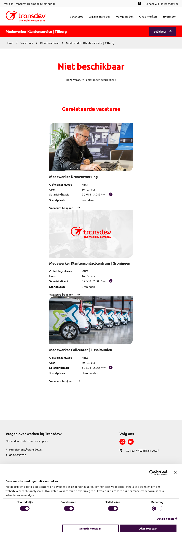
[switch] (69, 508)
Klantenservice (49, 43)
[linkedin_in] (131, 442)
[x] (122, 442)
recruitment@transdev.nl (25, 449)
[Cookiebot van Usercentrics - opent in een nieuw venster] (151, 472)
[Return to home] (26, 16)
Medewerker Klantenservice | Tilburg (90, 43)
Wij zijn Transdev (99, 16)
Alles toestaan (148, 528)
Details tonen (165, 518)
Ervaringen (169, 16)
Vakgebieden (124, 16)
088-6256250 (17, 455)
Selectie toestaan (90, 528)
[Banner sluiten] (175, 472)
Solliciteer (160, 31)
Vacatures (76, 16)
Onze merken (148, 16)
